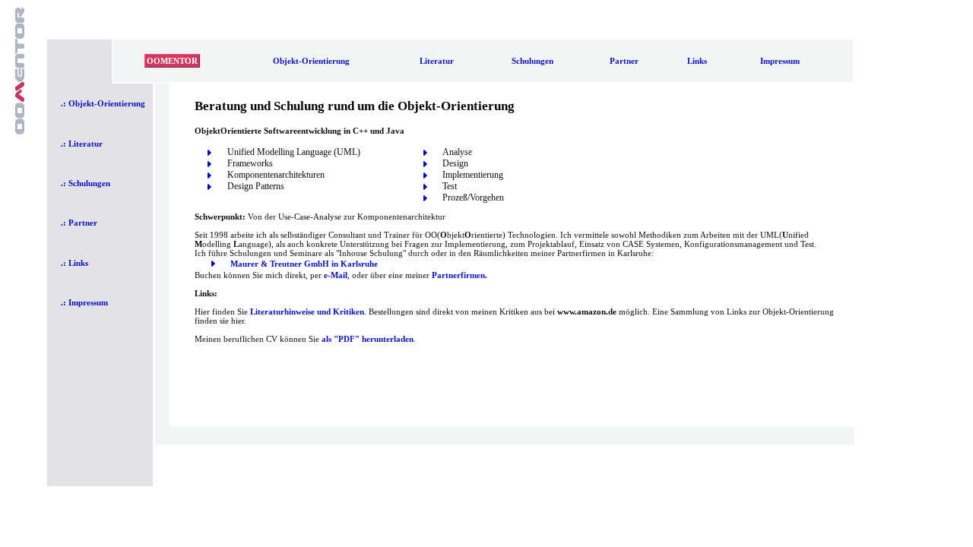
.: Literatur (82, 143)
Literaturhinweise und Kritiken (307, 311)
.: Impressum (84, 302)
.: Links (74, 262)
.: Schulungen (85, 183)
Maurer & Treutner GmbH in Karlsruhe (304, 263)
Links (697, 60)
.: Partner (79, 222)
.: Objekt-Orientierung (103, 103)
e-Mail (335, 275)
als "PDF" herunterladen (368, 338)
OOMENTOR (172, 60)
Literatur (437, 60)
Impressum (780, 60)
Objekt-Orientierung (311, 60)
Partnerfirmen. (459, 275)
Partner (624, 60)
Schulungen (532, 60)
